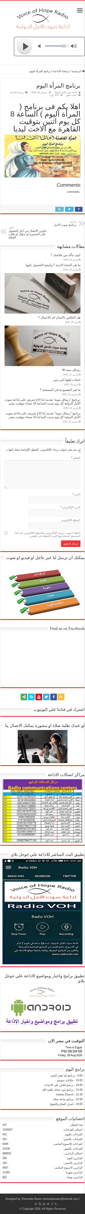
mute (42, 46)
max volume (74, 46)
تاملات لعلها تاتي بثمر (66, 380)
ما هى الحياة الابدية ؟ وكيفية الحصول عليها (53, 265)
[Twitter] (46, 697)
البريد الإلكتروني (70, 507)
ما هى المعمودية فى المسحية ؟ (60, 389)
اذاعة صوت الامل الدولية (65, 92)
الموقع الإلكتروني (70, 520)
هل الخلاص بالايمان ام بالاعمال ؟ (59, 317)
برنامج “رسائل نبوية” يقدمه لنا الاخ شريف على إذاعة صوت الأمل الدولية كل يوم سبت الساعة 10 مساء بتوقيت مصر (43, 415)
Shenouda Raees (31, 1198)
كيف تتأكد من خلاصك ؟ (65, 255)
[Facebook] (53, 697)
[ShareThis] (24, 697)
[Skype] (31, 697)
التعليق (75, 457)
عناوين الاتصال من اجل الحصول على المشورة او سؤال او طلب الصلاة (28, 232)
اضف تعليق (71, 95)
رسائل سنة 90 (71, 370)
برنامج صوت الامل (65, 223)
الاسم (76, 494)
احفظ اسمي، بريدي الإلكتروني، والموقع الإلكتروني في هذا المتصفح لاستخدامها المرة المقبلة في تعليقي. (47, 534)
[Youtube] (38, 697)
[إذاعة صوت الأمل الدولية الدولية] (42, 18)
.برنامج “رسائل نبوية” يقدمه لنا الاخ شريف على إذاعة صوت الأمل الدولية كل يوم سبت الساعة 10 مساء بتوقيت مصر (42, 401)
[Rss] (61, 697)
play (24, 46)
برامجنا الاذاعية (61, 71)
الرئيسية (77, 71)
